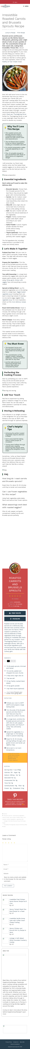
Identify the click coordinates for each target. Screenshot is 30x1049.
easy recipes (13, 817)
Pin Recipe (16, 619)
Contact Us (15, 1042)
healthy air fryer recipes (9, 61)
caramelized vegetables (18, 815)
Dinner (5, 813)
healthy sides (19, 817)
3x (14, 661)
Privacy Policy (9, 1042)
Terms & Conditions (15, 1044)
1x (8, 661)
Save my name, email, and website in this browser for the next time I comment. (15, 879)
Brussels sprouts (8, 815)
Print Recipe (21, 32)
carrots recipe (5, 817)
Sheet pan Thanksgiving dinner (16, 114)
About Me (22, 1042)
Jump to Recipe (10, 32)
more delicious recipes (19, 302)
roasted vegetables (11, 819)
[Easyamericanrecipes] (5, 6)
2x (11, 661)
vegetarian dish (20, 819)
